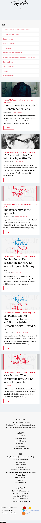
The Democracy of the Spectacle (17, 211)
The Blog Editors (20, 443)
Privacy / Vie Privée (9, 513)
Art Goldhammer (20, 441)
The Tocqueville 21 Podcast (12, 53)
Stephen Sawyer (20, 438)
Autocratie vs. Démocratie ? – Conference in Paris (20, 107)
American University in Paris (20, 422)
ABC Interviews (8, 66)
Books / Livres (8, 39)
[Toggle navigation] (20, 8)
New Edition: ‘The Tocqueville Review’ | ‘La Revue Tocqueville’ (18, 378)
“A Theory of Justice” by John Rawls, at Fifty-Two (18, 156)
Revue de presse (8, 48)
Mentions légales (8, 510)
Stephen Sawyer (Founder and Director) (16, 30)
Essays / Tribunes (9, 43)
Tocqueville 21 (17, 112)
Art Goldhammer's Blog (11, 204)
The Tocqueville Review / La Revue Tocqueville (19, 57)
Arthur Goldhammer (21, 216)
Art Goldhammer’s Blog (11, 34)
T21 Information (8, 76)
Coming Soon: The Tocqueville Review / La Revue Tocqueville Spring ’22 (18, 264)
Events (5, 71)
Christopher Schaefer (21, 332)
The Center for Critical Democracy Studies (20, 425)
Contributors (20, 446)
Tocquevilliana (8, 62)
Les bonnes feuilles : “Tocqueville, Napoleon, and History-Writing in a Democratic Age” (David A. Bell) (19, 322)
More (8, 128)
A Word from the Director (20, 449)
